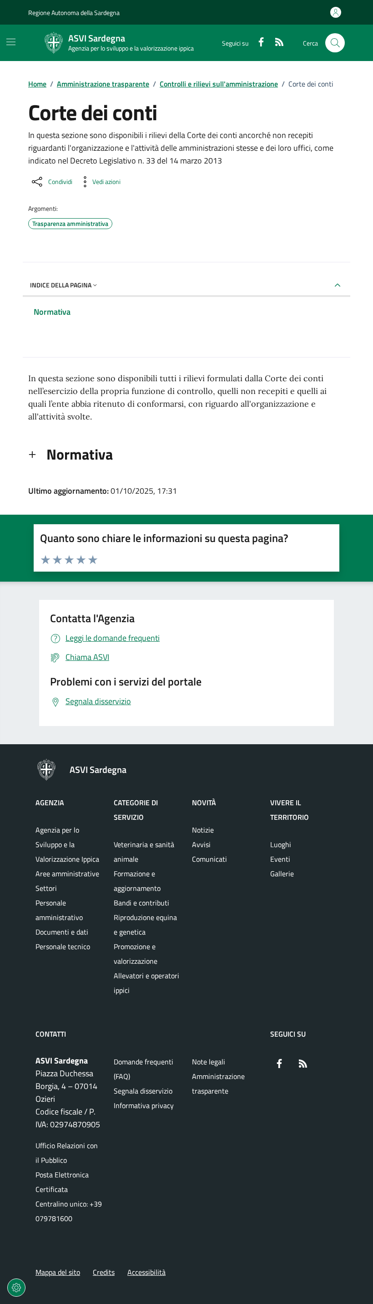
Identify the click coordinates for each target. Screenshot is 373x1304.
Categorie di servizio (136, 810)
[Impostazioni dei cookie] (16, 1287)
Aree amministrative (67, 873)
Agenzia (49, 802)
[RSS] (276, 42)
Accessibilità (146, 1272)
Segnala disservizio (143, 1090)
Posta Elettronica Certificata (62, 1182)
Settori (46, 888)
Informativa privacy (144, 1105)
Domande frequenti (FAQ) (143, 1069)
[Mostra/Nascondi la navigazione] (10, 41)
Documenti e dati (61, 931)
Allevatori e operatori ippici (146, 983)
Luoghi (280, 844)
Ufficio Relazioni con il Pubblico (66, 1153)
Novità (204, 802)
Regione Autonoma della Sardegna (74, 12)
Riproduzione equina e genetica (145, 924)
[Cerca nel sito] (335, 43)
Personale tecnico (62, 946)
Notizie (203, 829)
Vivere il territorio (289, 810)
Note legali (208, 1061)
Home (37, 83)
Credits (104, 1272)
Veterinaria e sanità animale (144, 851)
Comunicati (209, 859)
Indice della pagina (60, 285)
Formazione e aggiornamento (137, 881)
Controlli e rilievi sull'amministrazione (219, 83)
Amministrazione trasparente (103, 83)
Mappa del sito (57, 1272)
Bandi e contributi (141, 902)
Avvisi (201, 844)
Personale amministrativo (59, 910)
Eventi (280, 859)
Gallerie (282, 873)
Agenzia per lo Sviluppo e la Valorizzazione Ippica (67, 844)
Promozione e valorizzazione (135, 953)
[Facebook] (257, 42)
